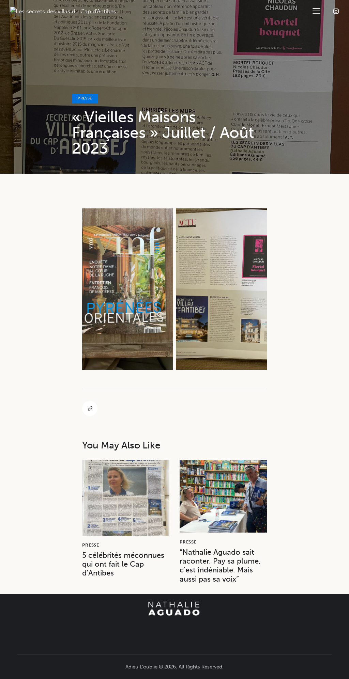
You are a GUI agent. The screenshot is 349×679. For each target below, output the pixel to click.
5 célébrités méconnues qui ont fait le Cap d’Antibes (123, 564)
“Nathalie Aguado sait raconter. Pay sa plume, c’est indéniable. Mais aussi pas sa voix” (220, 566)
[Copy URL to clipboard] (89, 408)
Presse (85, 98)
